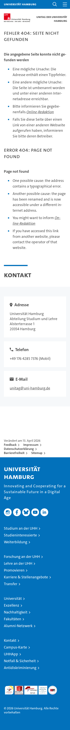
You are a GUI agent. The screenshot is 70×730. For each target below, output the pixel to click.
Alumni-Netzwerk (18, 625)
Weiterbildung (15, 542)
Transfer (10, 583)
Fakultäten (12, 619)
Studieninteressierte (20, 535)
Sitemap (36, 453)
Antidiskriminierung (20, 667)
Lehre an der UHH (18, 563)
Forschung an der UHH (22, 556)
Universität (13, 598)
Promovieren (14, 570)
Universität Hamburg (20, 4)
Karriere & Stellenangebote (26, 577)
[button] (55, 4)
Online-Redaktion (40, 112)
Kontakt (10, 640)
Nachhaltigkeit (15, 612)
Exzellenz (11, 605)
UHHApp (11, 654)
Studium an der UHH (20, 528)
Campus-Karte (15, 647)
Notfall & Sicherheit (20, 660)
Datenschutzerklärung (19, 449)
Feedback (10, 445)
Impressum (30, 445)
